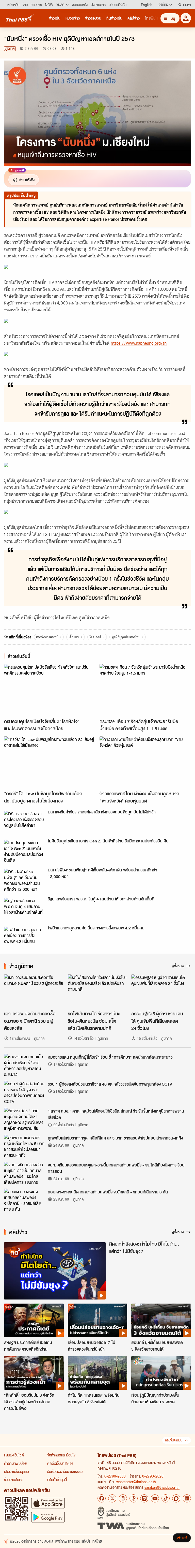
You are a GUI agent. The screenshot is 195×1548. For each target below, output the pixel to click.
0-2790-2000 (115, 1476)
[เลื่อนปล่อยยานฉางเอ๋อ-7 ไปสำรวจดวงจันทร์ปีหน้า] (97, 1320)
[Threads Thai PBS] (133, 1498)
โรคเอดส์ (95, 637)
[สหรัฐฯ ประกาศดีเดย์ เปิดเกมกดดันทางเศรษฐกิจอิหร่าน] (34, 1320)
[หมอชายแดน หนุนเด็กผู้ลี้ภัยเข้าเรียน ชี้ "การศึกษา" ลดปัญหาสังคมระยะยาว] (24, 1065)
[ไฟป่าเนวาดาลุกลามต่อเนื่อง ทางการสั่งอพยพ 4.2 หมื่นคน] (24, 938)
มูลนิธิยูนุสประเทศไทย (126, 637)
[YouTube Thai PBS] (155, 1498)
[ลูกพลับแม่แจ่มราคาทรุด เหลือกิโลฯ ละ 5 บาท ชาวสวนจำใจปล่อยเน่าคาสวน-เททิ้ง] (24, 1146)
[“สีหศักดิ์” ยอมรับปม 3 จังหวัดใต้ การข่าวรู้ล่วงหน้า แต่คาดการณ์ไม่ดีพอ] (34, 1373)
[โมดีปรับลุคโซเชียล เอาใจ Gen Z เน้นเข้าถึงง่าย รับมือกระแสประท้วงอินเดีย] (24, 851)
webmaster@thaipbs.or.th (136, 1481)
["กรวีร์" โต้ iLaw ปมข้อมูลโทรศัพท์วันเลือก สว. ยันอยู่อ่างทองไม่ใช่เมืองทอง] (49, 762)
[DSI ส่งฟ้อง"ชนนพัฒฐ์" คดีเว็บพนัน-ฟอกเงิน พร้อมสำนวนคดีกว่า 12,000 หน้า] (24, 880)
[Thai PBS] (20, 18)
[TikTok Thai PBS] (165, 1498)
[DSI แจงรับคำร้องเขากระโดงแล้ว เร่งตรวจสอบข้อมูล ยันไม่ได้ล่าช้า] (24, 822)
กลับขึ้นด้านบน (173, 1440)
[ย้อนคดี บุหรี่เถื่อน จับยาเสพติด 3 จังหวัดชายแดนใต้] (161, 1320)
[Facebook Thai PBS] (102, 1498)
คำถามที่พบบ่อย (15, 1463)
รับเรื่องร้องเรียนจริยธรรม (65, 1471)
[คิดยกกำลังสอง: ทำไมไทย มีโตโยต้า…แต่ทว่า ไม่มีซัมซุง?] (55, 1270)
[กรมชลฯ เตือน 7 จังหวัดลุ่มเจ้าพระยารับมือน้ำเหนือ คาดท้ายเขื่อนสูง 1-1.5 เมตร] (145, 690)
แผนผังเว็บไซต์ (14, 1454)
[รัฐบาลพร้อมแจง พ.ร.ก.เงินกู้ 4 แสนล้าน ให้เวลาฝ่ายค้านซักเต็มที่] (24, 909)
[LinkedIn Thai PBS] (187, 1498)
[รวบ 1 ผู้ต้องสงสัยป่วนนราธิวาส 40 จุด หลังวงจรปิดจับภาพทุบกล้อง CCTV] (24, 1092)
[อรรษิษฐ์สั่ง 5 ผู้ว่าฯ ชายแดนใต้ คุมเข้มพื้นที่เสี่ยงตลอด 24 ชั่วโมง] (161, 991)
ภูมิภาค (9, 48)
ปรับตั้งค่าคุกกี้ (57, 1479)
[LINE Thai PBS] (144, 1498)
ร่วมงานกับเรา (13, 1479)
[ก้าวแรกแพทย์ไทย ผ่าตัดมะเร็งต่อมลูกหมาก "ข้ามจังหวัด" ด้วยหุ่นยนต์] (145, 762)
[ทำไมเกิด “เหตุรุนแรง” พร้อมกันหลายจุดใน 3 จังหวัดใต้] (97, 1373)
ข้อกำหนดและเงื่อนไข (61, 1454)
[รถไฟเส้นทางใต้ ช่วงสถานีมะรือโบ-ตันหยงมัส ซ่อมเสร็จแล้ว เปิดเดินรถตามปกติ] (97, 991)
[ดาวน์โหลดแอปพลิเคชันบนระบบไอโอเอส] (48, 1503)
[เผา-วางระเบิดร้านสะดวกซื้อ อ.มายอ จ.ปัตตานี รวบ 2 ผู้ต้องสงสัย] (34, 991)
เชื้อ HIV (74, 637)
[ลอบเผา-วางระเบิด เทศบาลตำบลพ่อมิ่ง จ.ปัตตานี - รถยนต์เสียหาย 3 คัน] (24, 1200)
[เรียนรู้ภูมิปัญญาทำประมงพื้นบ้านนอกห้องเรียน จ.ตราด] (161, 1373)
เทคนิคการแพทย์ (47, 637)
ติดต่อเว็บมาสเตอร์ (60, 1463)
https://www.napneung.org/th (139, 343)
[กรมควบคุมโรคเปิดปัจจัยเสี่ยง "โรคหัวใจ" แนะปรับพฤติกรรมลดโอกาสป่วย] (49, 690)
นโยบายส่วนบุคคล (16, 1471)
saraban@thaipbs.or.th (162, 1487)
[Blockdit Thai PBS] (176, 1498)
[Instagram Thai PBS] (123, 1498)
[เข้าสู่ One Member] (186, 18)
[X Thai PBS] (112, 1498)
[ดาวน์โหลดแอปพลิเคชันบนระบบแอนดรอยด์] (48, 1517)
